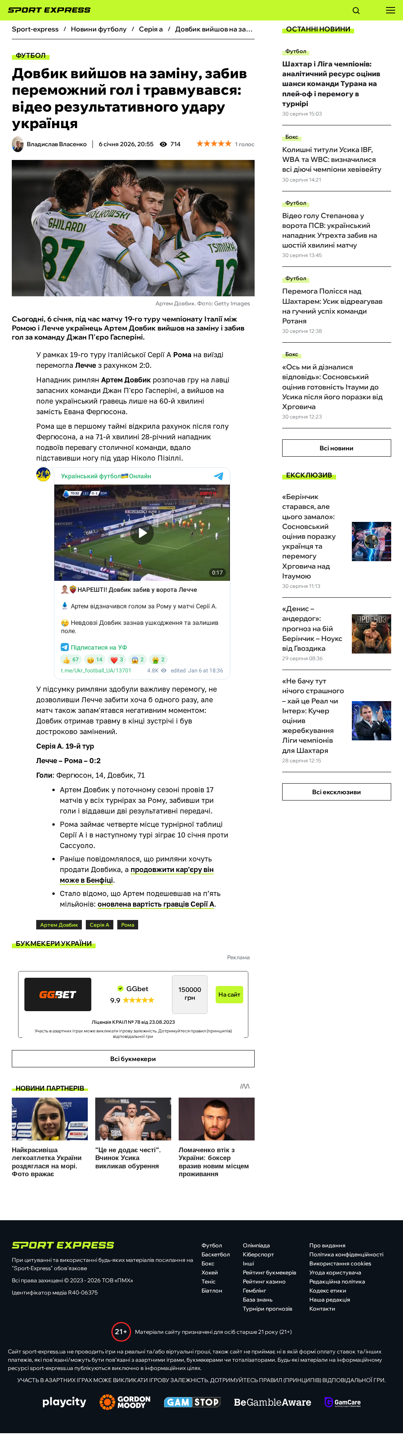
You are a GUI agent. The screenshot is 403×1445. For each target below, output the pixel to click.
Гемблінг (254, 1290)
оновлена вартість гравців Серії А (156, 904)
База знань (257, 1299)
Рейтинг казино (264, 1281)
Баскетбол (216, 1254)
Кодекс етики (327, 1290)
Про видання (327, 1245)
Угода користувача (335, 1272)
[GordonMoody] (125, 1403)
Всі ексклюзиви (336, 792)
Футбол (31, 55)
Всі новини (336, 448)
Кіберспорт (258, 1254)
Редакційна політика (337, 1281)
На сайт (229, 994)
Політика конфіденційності (346, 1254)
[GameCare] (342, 1403)
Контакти (322, 1308)
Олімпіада (256, 1245)
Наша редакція (329, 1299)
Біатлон (212, 1290)
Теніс (209, 1281)
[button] (356, 12)
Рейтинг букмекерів (269, 1272)
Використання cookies (340, 1263)
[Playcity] (64, 1403)
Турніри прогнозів (267, 1308)
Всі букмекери (133, 1059)
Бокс (291, 136)
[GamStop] (192, 1403)
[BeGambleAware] (272, 1403)
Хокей (210, 1272)
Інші (248, 1263)
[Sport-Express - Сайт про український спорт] (45, 10)
